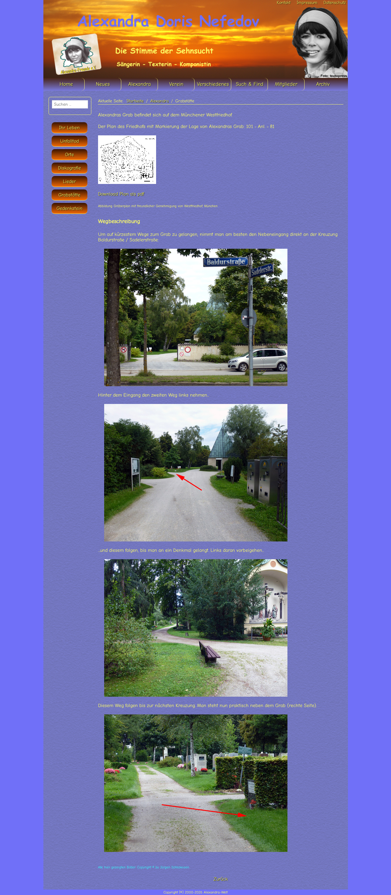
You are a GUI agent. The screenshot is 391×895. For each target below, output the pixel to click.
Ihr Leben (69, 127)
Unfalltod (69, 141)
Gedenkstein (69, 208)
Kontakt (284, 2)
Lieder (69, 181)
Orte (69, 154)
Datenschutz (334, 2)
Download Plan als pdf (121, 194)
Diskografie (69, 168)
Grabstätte (69, 195)
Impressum (307, 2)
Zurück (221, 879)
